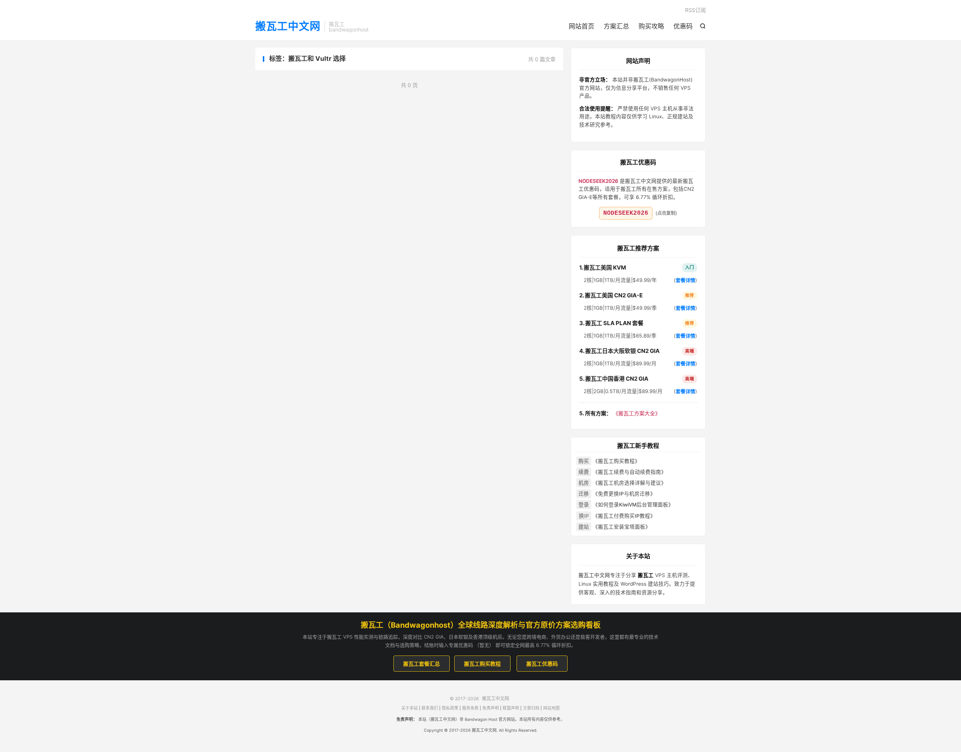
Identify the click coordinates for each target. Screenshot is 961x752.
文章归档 (531, 708)
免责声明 (490, 708)
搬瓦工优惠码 (542, 663)
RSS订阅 (695, 10)
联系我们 (430, 708)
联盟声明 (511, 708)
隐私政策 (450, 708)
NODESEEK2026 (625, 213)
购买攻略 (651, 26)
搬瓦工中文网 (288, 27)
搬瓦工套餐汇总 (421, 663)
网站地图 (551, 708)
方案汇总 (616, 26)
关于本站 (409, 708)
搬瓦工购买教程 (482, 663)
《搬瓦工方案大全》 (619, 413)
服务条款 (470, 708)
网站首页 (581, 26)
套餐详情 (685, 280)
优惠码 (683, 26)
